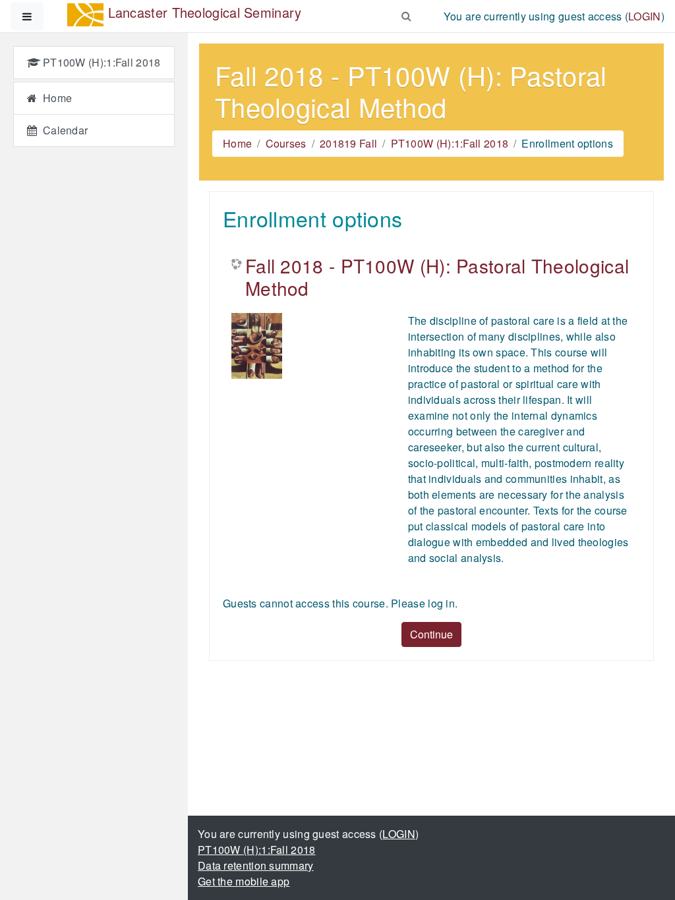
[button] (406, 13)
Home (237, 143)
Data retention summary (256, 865)
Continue (431, 634)
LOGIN (644, 16)
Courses (286, 143)
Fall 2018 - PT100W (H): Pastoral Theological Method (437, 277)
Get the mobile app (243, 881)
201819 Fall (348, 143)
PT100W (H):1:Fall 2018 (450, 143)
